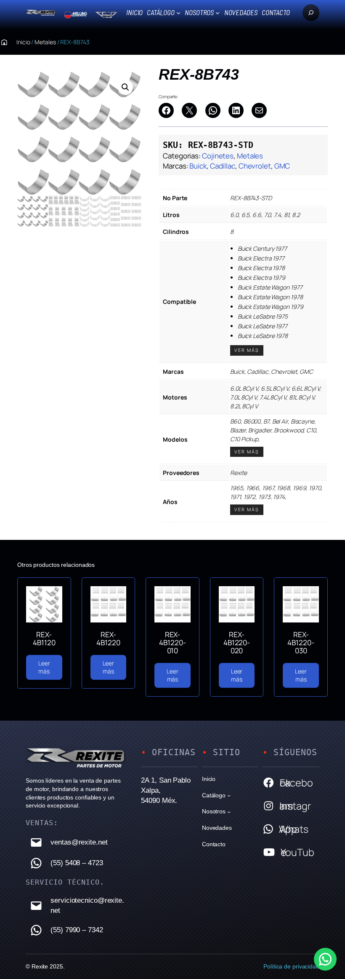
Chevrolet (255, 166)
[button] (125, 87)
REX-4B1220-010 (172, 642)
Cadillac (222, 166)
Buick (198, 166)
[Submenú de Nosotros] (217, 13)
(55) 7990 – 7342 (76, 930)
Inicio (134, 12)
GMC (282, 166)
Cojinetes (218, 156)
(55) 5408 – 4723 (76, 863)
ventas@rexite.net (78, 842)
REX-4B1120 (44, 638)
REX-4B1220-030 (300, 642)
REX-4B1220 (108, 638)
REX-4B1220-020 (236, 642)
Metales (45, 42)
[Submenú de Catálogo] (178, 13)
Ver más (246, 350)
